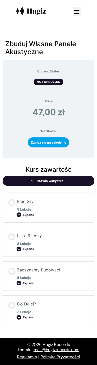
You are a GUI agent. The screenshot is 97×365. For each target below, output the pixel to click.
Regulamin (27, 357)
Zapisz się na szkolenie (48, 142)
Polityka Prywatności (60, 357)
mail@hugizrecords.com (56, 349)
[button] (77, 11)
